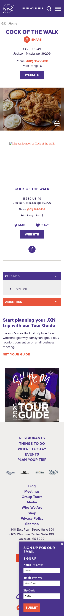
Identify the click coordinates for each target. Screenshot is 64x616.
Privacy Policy (32, 518)
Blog (32, 486)
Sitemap (32, 523)
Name (27, 564)
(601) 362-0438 (37, 61)
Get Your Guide (16, 354)
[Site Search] (49, 8)
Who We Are (32, 507)
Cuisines (12, 276)
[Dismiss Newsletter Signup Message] (62, 544)
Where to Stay (32, 449)
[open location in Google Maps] (32, 143)
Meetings (32, 491)
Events (32, 454)
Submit (32, 607)
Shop (32, 513)
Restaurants (32, 438)
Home (13, 23)
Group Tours (32, 496)
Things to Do (32, 443)
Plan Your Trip (32, 8)
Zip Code (29, 590)
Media (32, 502)
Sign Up (29, 558)
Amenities (13, 301)
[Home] (8, 8)
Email (27, 577)
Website (32, 74)
